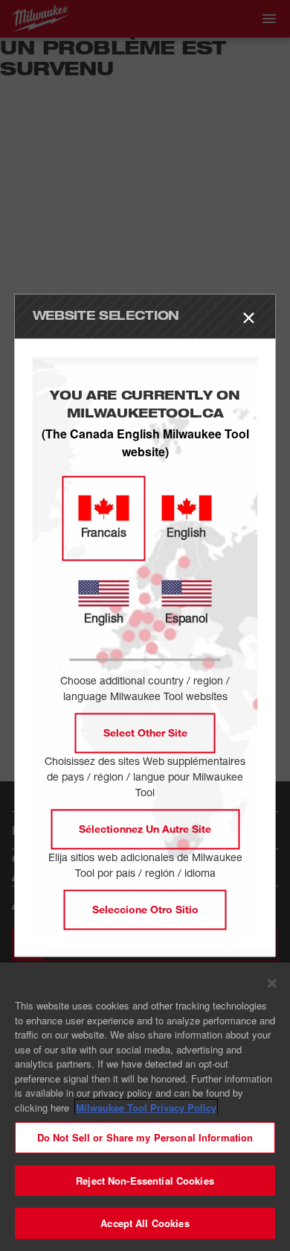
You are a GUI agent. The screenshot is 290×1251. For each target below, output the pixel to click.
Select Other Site (145, 733)
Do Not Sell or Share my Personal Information (145, 1137)
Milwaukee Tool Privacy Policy (146, 1107)
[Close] (272, 983)
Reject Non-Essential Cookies (145, 1180)
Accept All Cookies (144, 1223)
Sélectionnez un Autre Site (145, 829)
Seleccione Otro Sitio (145, 910)
